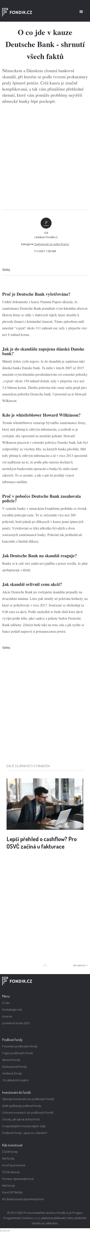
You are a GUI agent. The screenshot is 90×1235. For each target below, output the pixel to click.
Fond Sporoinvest (13, 1165)
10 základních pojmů (15, 1080)
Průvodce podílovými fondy (19, 1046)
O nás (6, 1003)
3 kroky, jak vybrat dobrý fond (21, 1119)
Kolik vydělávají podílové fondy (21, 1106)
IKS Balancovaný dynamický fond (23, 1199)
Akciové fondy (11, 1060)
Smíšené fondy (12, 1073)
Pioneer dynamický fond (17, 1179)
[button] (81, 12)
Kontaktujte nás (12, 1009)
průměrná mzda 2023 (16, 1023)
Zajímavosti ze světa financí (51, 244)
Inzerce (7, 1016)
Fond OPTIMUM (12, 1192)
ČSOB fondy (10, 1152)
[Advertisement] (45, 157)
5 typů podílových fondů (17, 1053)
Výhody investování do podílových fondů (28, 1099)
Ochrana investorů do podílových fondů (28, 1112)
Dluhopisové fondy (14, 1067)
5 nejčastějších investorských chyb (24, 1126)
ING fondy (8, 1186)
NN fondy (8, 1158)
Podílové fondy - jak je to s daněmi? (24, 1133)
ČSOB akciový (10, 1172)
